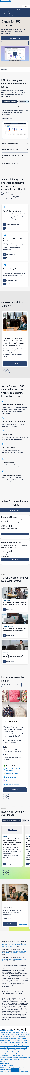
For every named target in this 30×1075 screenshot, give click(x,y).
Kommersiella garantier (20, 1038)
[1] (2, 939)
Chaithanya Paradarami (7, 946)
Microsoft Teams (23, 1050)
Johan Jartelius (5, 952)
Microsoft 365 (19, 1032)
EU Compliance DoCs (22, 1071)
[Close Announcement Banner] (27, 10)
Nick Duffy (20, 959)
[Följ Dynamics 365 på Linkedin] (18, 1029)
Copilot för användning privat (7, 1032)
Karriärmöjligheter (22, 1057)
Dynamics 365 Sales (11, 777)
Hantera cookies (9, 1069)
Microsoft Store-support (15, 1036)
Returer (24, 1036)
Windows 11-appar (17, 1034)
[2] (2, 989)
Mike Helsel (4, 959)
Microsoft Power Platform (18, 1055)
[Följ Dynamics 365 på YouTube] (22, 1029)
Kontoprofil (26, 1034)
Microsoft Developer (12, 1052)
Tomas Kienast (10, 944)
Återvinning (11, 1038)
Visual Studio (14, 1057)
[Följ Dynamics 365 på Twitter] (14, 1029)
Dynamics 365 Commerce (12, 773)
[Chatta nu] (12, 1070)
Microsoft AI (3, 1048)
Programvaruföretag (5, 1057)
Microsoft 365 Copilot (13, 1050)
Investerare (3, 1061)
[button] (15, 54)
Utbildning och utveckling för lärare (14, 1044)
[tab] (10, 101)
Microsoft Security (11, 1048)
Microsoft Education (5, 1040)
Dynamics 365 (23, 1048)
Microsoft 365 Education (17, 1042)
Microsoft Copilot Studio (12, 784)
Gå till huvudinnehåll (5, 1)
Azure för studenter (24, 1046)
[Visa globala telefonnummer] (16, 1070)
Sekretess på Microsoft (20, 1059)
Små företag (3, 1052)
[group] (15, 339)
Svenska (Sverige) (4, 1063)
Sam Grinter (17, 944)
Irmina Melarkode (12, 959)
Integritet (2, 1069)
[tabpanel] (15, 136)
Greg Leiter (15, 951)
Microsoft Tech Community (19, 1053)
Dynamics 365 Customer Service (14, 780)
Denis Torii (23, 944)
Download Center (4, 1036)
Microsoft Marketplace (6, 1055)
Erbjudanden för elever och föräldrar (9, 1046)
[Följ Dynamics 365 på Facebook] (25, 1029)
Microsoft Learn (21, 1052)
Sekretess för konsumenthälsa (8, 1067)
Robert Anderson (17, 943)
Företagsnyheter (9, 1059)
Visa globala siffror (22, 924)
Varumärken (3, 1071)
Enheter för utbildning (16, 1040)
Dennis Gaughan (19, 952)
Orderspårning (4, 1038)
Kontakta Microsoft (21, 1067)
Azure (17, 1048)
